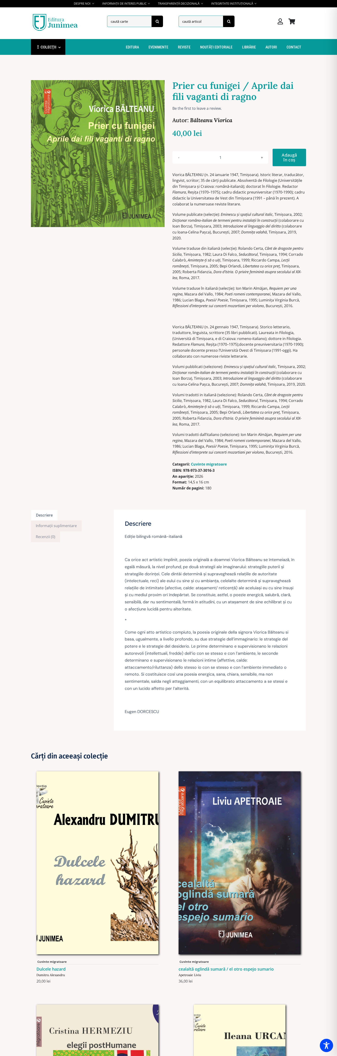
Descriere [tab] (44, 515)
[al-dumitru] (97, 773)
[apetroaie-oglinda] (240, 773)
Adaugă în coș (289, 157)
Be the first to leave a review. (197, 108)
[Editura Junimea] (56, 14)
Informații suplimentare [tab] (56, 525)
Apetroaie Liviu (190, 975)
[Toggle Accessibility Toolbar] (326, 1045)
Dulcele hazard (51, 969)
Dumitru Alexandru (50, 975)
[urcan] (239, 1006)
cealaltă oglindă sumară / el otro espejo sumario (226, 969)
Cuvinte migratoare (209, 464)
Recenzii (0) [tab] (45, 536)
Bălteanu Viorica (211, 120)
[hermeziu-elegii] (97, 1006)
